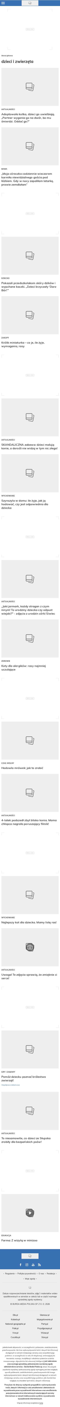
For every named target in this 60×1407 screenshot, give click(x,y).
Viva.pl (15, 1332)
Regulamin (10, 1273)
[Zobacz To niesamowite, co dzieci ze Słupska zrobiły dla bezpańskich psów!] (30, 1111)
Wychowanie (8, 496)
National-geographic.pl (15, 1324)
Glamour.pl (44, 1315)
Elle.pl (15, 1315)
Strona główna (7, 56)
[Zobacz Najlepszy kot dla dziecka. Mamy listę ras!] (30, 895)
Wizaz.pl (45, 1332)
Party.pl (44, 1324)
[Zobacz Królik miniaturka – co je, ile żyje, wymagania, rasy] (30, 315)
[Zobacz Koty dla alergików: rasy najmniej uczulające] (30, 638)
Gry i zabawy (8, 1072)
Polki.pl (15, 1328)
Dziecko (5, 278)
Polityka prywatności (26, 1273)
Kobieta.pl (15, 1319)
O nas (41, 1273)
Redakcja (51, 1273)
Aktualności (8, 109)
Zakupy (5, 338)
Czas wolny (7, 763)
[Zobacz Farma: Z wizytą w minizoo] (30, 1213)
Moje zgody (30, 1278)
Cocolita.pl (15, 1337)
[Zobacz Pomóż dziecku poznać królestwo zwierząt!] (30, 1049)
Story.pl (44, 1337)
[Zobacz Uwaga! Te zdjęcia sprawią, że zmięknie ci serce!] (30, 947)
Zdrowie (5, 661)
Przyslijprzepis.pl (44, 1328)
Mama (4, 169)
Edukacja (6, 1235)
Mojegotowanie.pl (45, 1319)
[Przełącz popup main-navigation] (3, 3)
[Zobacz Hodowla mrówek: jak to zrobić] (30, 741)
